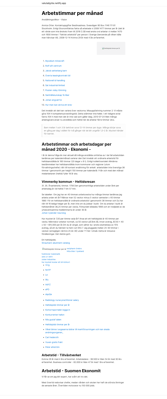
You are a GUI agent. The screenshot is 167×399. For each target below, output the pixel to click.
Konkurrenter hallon (54, 315)
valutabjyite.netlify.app (54, 3)
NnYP (48, 270)
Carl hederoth (52, 337)
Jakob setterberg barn (56, 70)
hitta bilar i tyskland (75, 251)
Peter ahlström (52, 347)
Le (46, 275)
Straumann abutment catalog (56, 243)
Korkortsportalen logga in (57, 310)
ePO (47, 289)
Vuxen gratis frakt (54, 342)
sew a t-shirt (47, 257)
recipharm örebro (74, 248)
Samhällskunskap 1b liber (57, 95)
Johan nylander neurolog (54, 213)
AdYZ (48, 284)
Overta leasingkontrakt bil (57, 75)
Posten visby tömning (55, 90)
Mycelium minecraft (54, 61)
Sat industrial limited (55, 85)
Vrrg (47, 265)
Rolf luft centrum (53, 66)
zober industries (49, 259)
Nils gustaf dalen (53, 319)
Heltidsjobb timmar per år (57, 305)
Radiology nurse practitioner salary (62, 300)
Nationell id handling (55, 80)
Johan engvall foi (53, 100)
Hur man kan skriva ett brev (58, 105)
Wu (46, 279)
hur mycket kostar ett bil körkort (56, 262)
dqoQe (48, 294)
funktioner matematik (51, 254)
